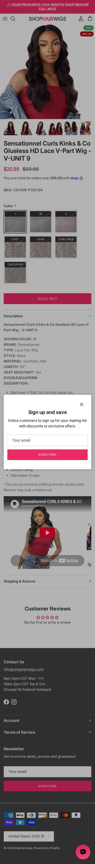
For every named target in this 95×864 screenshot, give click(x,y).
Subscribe (47, 454)
